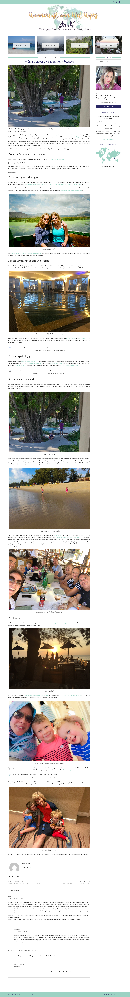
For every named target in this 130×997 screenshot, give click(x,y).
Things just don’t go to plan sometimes (67, 537)
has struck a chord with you (70, 365)
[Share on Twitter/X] (15, 877)
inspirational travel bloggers (72, 137)
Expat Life (69, 2)
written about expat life (34, 363)
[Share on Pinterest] (18, 877)
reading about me (19, 365)
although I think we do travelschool (71, 190)
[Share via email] (9, 877)
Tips (59, 2)
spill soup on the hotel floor (72, 695)
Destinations (36, 2)
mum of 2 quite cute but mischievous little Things (26, 253)
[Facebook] (120, 2)
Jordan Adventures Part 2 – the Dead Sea (26, 883)
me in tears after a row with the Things (36, 695)
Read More (108, 106)
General (56, 57)
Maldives (14, 784)
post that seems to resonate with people (68, 135)
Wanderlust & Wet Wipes (23, 994)
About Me (23, 2)
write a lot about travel (57, 159)
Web (29, 867)
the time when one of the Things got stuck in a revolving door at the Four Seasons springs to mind (53, 184)
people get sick (58, 535)
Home (13, 2)
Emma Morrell (19, 928)
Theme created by (112, 994)
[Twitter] (114, 2)
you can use (82, 338)
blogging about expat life (28, 361)
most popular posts (56, 363)
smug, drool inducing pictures (62, 623)
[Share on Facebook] (12, 877)
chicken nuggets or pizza (70, 770)
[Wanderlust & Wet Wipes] (65, 16)
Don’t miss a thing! (108, 139)
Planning (50, 2)
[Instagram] (117, 2)
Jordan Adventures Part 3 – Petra (75, 883)
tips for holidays (71, 338)
